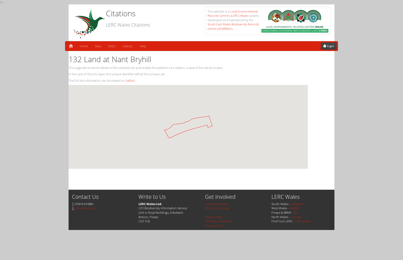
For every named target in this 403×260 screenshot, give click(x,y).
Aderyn (128, 46)
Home (84, 46)
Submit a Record (216, 204)
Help (143, 46)
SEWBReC (297, 204)
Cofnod (296, 217)
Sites (98, 46)
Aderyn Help (213, 217)
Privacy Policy (214, 225)
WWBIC (294, 208)
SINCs (112, 46)
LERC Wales (303, 221)
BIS (296, 212)
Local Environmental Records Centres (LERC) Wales (233, 13)
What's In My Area (217, 208)
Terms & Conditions (218, 221)
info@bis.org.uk (86, 208)
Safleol (130, 80)
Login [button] (330, 46)
